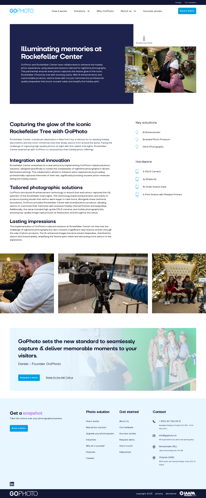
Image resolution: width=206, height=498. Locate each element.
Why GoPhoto (105, 11)
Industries (91, 439)
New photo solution (96, 427)
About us (126, 11)
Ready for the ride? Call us (59, 377)
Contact (178, 2)
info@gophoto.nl (167, 435)
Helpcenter (125, 452)
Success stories (152, 11)
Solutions (79, 11)
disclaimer (171, 493)
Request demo (127, 439)
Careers (90, 458)
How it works (59, 11)
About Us (124, 421)
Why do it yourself (95, 446)
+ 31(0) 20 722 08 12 (170, 421)
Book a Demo (187, 11)
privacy (159, 493)
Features (90, 452)
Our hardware (190, 2)
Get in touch (126, 446)
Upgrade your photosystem (100, 433)
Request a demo (29, 377)
